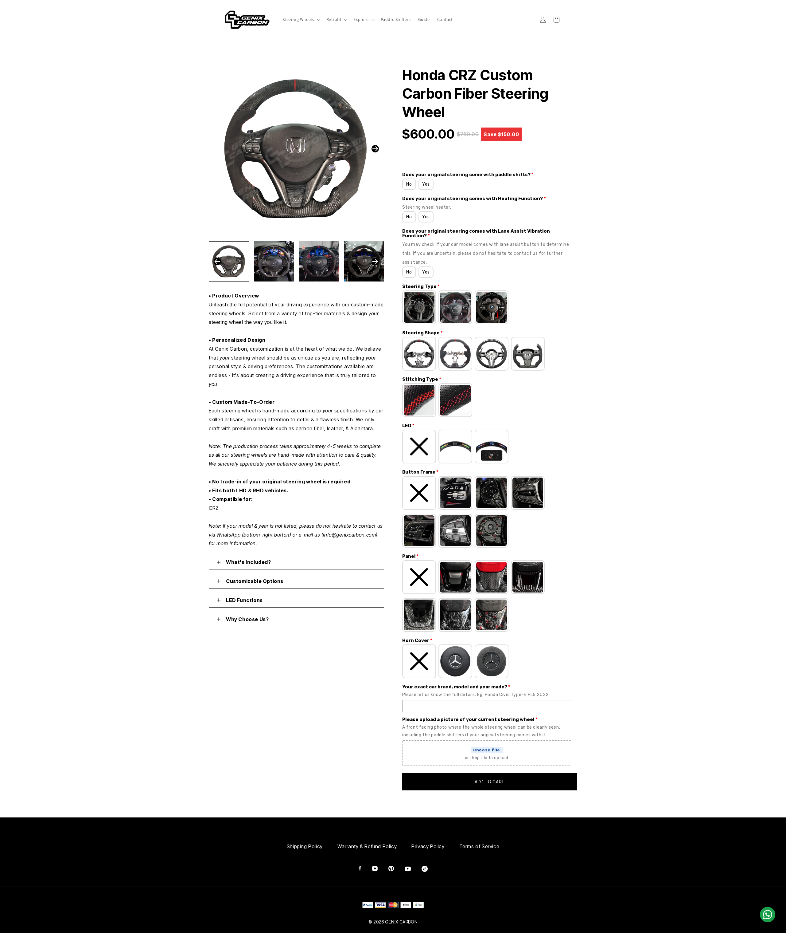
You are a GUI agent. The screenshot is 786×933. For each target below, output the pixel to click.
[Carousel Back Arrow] (217, 261)
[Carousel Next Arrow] (375, 148)
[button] (301, 19)
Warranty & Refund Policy (367, 846)
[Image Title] (360, 868)
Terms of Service (479, 846)
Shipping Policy (305, 846)
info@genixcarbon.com (349, 535)
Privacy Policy (427, 846)
